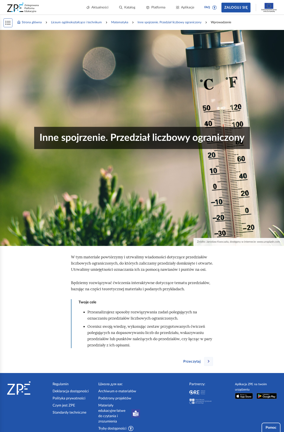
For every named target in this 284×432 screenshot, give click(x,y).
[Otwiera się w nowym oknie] (244, 396)
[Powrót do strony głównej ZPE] (23, 7)
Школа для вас (110, 384)
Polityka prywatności (69, 398)
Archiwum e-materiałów (117, 391)
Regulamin (61, 384)
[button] (214, 7)
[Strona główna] (28, 388)
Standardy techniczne (69, 412)
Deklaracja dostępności (71, 391)
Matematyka (119, 22)
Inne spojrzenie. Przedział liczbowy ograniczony (169, 22)
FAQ (207, 7)
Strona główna (32, 22)
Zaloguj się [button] (236, 7)
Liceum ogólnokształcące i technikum (76, 22)
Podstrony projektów (114, 398)
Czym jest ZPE (64, 405)
